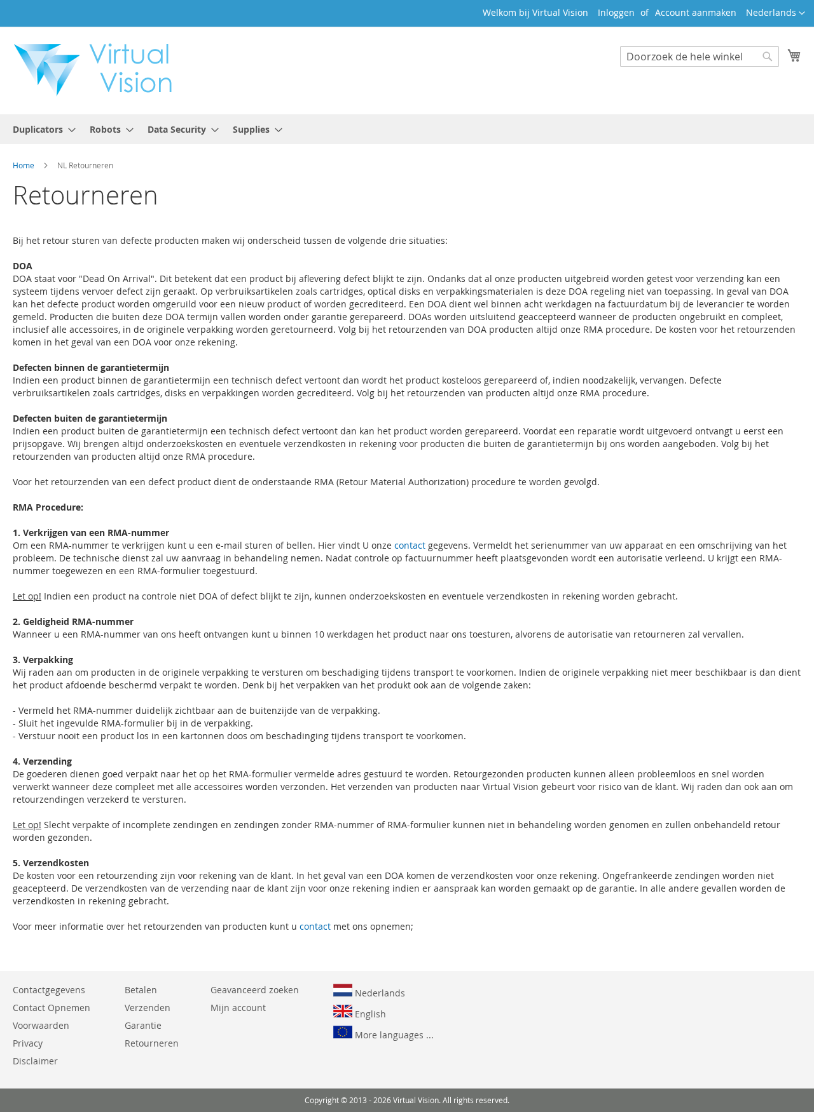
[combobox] (699, 56)
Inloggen (616, 12)
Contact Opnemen (51, 1007)
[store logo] (99, 69)
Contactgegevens (49, 990)
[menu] (407, 129)
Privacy (28, 1043)
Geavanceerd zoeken (254, 990)
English (369, 1014)
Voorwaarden (41, 1025)
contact (409, 545)
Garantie (143, 1025)
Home (24, 165)
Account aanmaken (695, 12)
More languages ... (393, 1035)
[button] (775, 13)
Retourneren (152, 1043)
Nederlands (378, 993)
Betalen (141, 990)
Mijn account (238, 1007)
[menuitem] (40, 129)
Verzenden (147, 1007)
